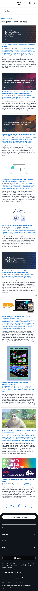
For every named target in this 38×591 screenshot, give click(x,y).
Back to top (18, 578)
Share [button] (33, 55)
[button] (19, 11)
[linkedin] (9, 573)
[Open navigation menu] (2, 3)
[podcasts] (20, 573)
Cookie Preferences (21, 583)
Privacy (4, 583)
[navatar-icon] (35, 3)
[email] (23, 573)
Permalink (25, 55)
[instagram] (12, 573)
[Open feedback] (36, 295)
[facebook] (6, 573)
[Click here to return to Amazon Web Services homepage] (19, 3)
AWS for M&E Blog (6, 18)
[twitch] (14, 573)
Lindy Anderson (8, 386)
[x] (3, 573)
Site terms (11, 583)
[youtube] (17, 573)
